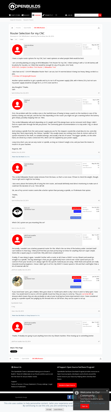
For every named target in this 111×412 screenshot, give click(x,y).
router (21, 39)
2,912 (97, 209)
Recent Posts (28, 20)
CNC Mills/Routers (24, 36)
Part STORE (15, 15)
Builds (26, 15)
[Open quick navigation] (99, 28)
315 (98, 237)
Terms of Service (16, 384)
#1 (99, 93)
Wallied (27, 100)
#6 (99, 311)
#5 (99, 270)
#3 (99, 200)
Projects (48, 15)
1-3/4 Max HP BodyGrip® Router (24, 76)
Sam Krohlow (41, 36)
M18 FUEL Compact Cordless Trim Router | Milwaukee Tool (34, 67)
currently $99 (86, 294)
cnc (16, 39)
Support (14, 381)
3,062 (97, 278)
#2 (99, 152)
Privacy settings (42, 384)
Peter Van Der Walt (18, 156)
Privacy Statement (30, 384)
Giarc (26, 277)
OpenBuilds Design (21, 397)
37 (98, 47)
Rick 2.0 (26, 208)
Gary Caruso (31, 315)
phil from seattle (30, 235)
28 (98, 102)
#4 (99, 228)
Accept (49, 409)
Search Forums (15, 20)
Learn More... (58, 409)
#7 (99, 341)
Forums (38, 15)
